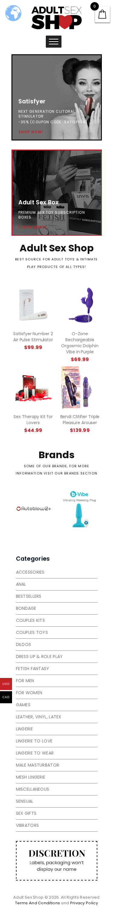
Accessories (30, 572)
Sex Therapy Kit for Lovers (33, 420)
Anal (21, 584)
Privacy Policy (84, 903)
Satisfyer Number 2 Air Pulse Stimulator (33, 337)
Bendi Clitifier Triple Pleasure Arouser (80, 420)
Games (23, 705)
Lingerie (24, 729)
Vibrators (27, 825)
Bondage (26, 608)
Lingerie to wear (35, 753)
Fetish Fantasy (32, 669)
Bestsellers (29, 596)
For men (25, 681)
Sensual (24, 801)
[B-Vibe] (79, 509)
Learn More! (32, 227)
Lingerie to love (34, 741)
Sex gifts (26, 813)
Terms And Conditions (37, 903)
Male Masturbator (37, 765)
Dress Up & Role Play (39, 657)
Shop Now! (30, 132)
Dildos (23, 644)
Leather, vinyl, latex (38, 717)
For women (29, 693)
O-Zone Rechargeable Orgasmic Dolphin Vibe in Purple (79, 343)
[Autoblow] (34, 509)
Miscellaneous (32, 789)
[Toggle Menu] (53, 41)
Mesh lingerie (31, 777)
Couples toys (32, 632)
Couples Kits (30, 620)
